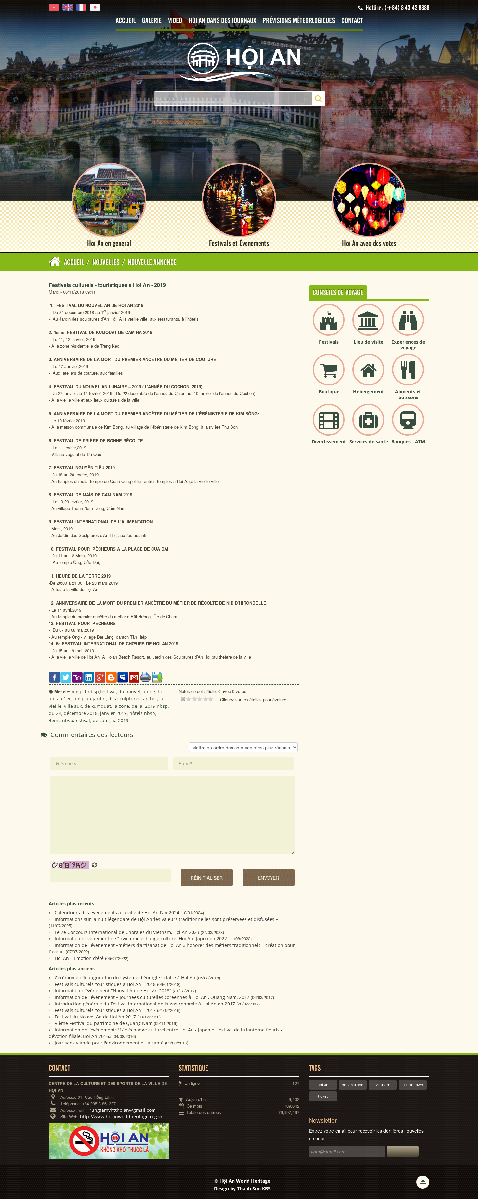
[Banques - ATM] (408, 425)
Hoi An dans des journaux (222, 21)
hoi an (322, 1084)
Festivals (329, 342)
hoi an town (412, 1084)
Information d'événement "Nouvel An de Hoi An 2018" (113, 991)
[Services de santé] (368, 425)
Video (175, 21)
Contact (352, 21)
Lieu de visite (368, 342)
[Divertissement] (329, 425)
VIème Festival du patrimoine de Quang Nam (104, 1023)
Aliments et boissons (408, 394)
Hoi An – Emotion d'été (79, 958)
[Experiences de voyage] (408, 325)
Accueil (126, 21)
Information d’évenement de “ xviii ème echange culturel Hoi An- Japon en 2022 (141, 939)
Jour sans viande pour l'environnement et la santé (109, 1043)
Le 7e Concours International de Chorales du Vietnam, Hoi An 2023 (127, 932)
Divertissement (329, 441)
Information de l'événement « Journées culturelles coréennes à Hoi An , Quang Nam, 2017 (152, 997)
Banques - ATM (408, 441)
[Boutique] (328, 375)
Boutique (329, 391)
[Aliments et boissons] (408, 375)
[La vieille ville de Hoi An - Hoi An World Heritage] (239, 62)
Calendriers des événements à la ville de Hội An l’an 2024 (117, 912)
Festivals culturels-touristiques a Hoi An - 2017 (105, 1010)
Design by (242, 1188)
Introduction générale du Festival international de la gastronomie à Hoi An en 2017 (145, 1004)
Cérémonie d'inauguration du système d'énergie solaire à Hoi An (125, 978)
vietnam (383, 1084)
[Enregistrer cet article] (157, 677)
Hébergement (368, 391)
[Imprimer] (145, 677)
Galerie (152, 21)
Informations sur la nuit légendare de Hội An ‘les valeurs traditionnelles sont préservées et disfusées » (166, 919)
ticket (323, 1096)
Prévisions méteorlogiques (299, 21)
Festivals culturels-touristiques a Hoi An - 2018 (105, 984)
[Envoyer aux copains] (134, 677)
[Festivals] (329, 325)
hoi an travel (353, 1084)
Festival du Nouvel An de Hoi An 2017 (95, 1017)
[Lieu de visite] (368, 325)
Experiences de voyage (408, 345)
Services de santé (368, 441)
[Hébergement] (368, 375)
